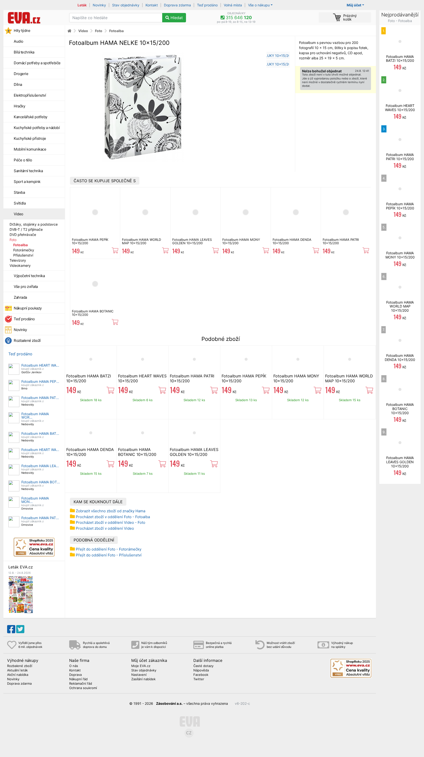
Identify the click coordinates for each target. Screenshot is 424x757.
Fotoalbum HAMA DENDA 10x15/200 (292, 241)
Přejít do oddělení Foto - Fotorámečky (108, 549)
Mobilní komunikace (30, 149)
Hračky (19, 106)
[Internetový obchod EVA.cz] (34, 17)
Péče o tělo (23, 160)
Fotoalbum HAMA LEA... (40, 466)
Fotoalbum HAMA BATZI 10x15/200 (400, 58)
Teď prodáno (207, 5)
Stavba (19, 192)
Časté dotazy (203, 666)
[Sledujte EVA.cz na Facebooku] (11, 629)
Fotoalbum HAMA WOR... (35, 415)
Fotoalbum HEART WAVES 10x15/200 (400, 107)
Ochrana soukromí (83, 688)
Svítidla (20, 203)
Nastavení (138, 675)
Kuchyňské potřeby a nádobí (37, 127)
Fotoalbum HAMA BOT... (40, 482)
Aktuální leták (17, 670)
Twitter (198, 679)
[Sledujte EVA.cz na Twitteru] (20, 629)
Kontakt (152, 5)
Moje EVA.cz (140, 666)
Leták (82, 5)
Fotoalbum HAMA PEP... (40, 381)
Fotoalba (20, 245)
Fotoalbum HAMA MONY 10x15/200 (241, 241)
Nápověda (201, 670)
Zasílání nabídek (143, 679)
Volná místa (233, 5)
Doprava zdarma (177, 5)
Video (18, 214)
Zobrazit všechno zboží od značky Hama (110, 511)
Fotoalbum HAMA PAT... (40, 398)
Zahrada (20, 297)
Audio (18, 41)
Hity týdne (22, 30)
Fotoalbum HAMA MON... (35, 500)
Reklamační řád (80, 683)
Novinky (99, 5)
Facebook (200, 675)
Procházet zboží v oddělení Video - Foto (110, 522)
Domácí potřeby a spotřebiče (37, 63)
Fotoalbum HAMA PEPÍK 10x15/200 (90, 241)
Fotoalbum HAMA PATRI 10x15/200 (341, 241)
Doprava (75, 675)
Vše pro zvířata (26, 286)
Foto (13, 240)
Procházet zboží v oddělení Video (105, 528)
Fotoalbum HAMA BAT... (40, 433)
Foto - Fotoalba (400, 21)
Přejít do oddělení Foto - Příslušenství (109, 555)
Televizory (18, 260)
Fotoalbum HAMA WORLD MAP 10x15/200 (141, 241)
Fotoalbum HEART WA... (40, 365)
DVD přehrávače (23, 234)
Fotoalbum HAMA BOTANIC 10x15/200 (92, 313)
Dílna (18, 84)
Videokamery (20, 265)
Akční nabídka (17, 675)
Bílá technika (24, 52)
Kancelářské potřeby (30, 117)
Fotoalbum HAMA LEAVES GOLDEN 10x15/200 (192, 241)
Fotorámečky (23, 250)
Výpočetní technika (29, 275)
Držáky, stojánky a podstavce (34, 224)
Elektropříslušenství (30, 95)
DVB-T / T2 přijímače (26, 229)
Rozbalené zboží (27, 340)
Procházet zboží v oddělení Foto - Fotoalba (113, 516)
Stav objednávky (125, 5)
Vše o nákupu (259, 5)
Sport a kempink (27, 181)
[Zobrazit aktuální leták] (20, 594)
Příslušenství (23, 255)
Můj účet (354, 5)
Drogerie (21, 73)
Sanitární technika (28, 170)
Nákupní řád (78, 679)
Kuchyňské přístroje (30, 138)
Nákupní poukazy (28, 308)
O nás (73, 666)
